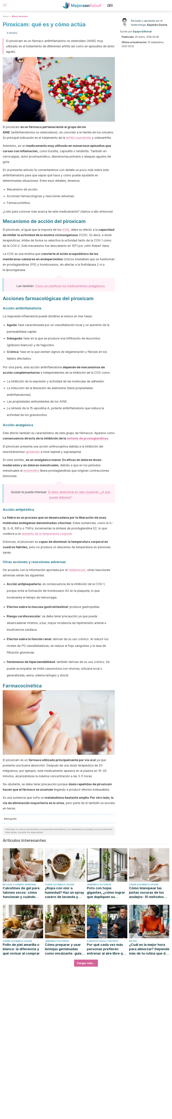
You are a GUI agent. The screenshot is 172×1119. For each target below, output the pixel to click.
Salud (6, 16)
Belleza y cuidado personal (19, 884)
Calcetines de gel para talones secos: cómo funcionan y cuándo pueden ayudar (21, 892)
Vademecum (76, 570)
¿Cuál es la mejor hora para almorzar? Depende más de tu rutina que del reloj (149, 949)
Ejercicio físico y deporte (102, 941)
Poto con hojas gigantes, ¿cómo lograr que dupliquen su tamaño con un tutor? (106, 892)
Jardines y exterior (99, 884)
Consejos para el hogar (59, 884)
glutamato (33, 452)
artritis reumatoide (78, 137)
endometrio (31, 470)
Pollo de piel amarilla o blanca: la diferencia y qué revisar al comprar (21, 949)
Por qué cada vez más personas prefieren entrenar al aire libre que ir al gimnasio (107, 949)
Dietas (133, 941)
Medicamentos (20, 16)
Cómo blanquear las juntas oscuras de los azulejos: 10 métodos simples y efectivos (146, 892)
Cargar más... (86, 963)
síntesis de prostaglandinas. (88, 438)
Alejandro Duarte (157, 24)
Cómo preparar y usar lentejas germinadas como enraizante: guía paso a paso (63, 949)
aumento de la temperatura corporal (47, 533)
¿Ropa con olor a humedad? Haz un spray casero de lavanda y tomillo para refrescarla (64, 892)
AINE (65, 229)
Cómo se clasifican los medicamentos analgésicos (70, 286)
